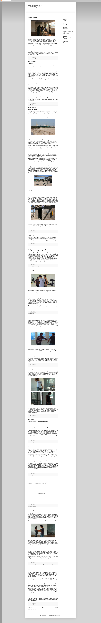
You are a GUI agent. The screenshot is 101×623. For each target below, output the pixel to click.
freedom (35, 365)
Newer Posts (30, 607)
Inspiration (31, 235)
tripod (41, 58)
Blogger (59, 615)
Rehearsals (37, 58)
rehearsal (46, 564)
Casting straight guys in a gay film (37, 250)
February (65, 45)
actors (31, 564)
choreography (34, 564)
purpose (40, 442)
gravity (38, 365)
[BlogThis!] (31, 57)
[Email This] (30, 57)
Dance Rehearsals (33, 511)
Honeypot (35, 6)
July (64, 20)
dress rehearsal (32, 58)
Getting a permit (32, 109)
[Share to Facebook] (33, 57)
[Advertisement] (67, 56)
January (64, 47)
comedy (31, 475)
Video (35, 506)
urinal (39, 475)
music (34, 475)
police (40, 365)
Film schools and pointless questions (38, 421)
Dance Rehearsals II (33, 271)
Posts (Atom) (34, 609)
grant (34, 442)
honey (42, 564)
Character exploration (34, 569)
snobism (43, 442)
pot (43, 564)
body (31, 365)
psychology (38, 604)
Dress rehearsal (32, 17)
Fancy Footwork (32, 480)
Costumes (30, 63)
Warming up (31, 369)
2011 (63, 16)
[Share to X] (32, 57)
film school (31, 442)
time (39, 58)
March (64, 24)
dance (33, 365)
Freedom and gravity (33, 318)
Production (31, 104)
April (64, 23)
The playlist (31, 447)
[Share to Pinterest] (35, 57)
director (40, 564)
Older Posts (56, 607)
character (31, 604)
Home (43, 607)
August (64, 19)
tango (52, 564)
